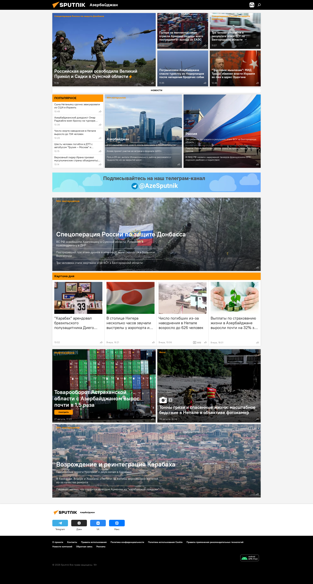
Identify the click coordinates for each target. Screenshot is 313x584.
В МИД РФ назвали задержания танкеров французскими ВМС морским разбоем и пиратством (218, 158)
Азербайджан (143, 131)
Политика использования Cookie (165, 542)
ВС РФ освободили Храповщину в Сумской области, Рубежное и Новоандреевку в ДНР (99, 243)
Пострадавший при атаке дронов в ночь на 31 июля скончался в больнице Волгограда (105, 254)
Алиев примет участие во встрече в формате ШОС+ (134, 151)
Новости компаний (62, 546)
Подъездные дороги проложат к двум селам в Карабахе (94, 472)
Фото (162, 352)
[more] (152, 83)
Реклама (100, 546)
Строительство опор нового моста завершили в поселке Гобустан (141, 144)
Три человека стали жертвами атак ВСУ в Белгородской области (99, 263)
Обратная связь (84, 546)
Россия (191, 133)
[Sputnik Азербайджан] (70, 8)
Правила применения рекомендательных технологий (214, 542)
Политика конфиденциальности (127, 542)
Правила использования (94, 542)
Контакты (72, 542)
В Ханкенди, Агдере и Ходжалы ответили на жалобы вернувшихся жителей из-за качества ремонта (107, 480)
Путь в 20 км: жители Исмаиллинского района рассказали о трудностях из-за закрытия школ (139, 158)
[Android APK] (249, 558)
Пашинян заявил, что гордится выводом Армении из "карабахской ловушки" (107, 489)
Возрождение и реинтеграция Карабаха (115, 464)
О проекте (57, 542)
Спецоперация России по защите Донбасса (79, 16)
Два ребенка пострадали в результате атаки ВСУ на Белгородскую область (221, 141)
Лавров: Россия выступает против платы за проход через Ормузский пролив (222, 150)
